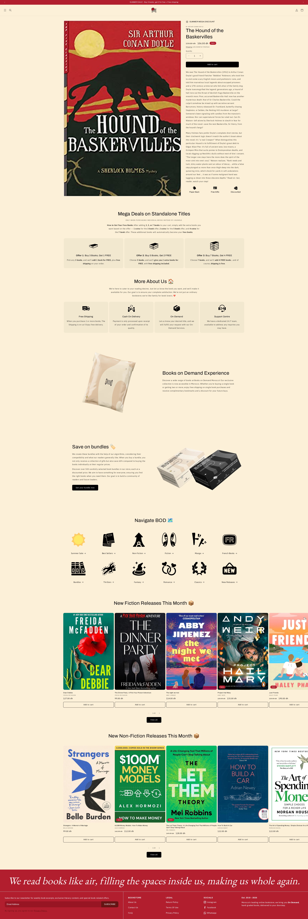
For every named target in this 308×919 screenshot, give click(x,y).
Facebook (211, 907)
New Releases (228, 582)
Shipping (189, 47)
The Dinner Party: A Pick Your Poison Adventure (133, 693)
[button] (5, 10)
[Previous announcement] (4, 2)
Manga (198, 553)
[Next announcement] (303, 2)
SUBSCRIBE (110, 904)
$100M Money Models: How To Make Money (131, 825)
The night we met (172, 693)
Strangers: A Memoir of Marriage (75, 825)
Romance (168, 582)
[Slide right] (159, 713)
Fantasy (137, 582)
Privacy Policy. (40, 911)
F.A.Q (130, 913)
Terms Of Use (172, 907)
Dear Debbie (68, 693)
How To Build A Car (225, 825)
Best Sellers (107, 553)
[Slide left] (148, 713)
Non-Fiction (137, 553)
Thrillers (107, 582)
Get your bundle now (85, 488)
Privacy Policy (172, 913)
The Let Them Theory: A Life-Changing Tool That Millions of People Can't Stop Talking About (191, 826)
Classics (198, 582)
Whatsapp (211, 913)
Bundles (77, 582)
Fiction (168, 553)
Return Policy (172, 902)
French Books (228, 553)
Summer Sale (77, 553)
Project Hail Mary (224, 693)
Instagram (211, 902)
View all (154, 720)
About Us (132, 902)
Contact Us (133, 907)
